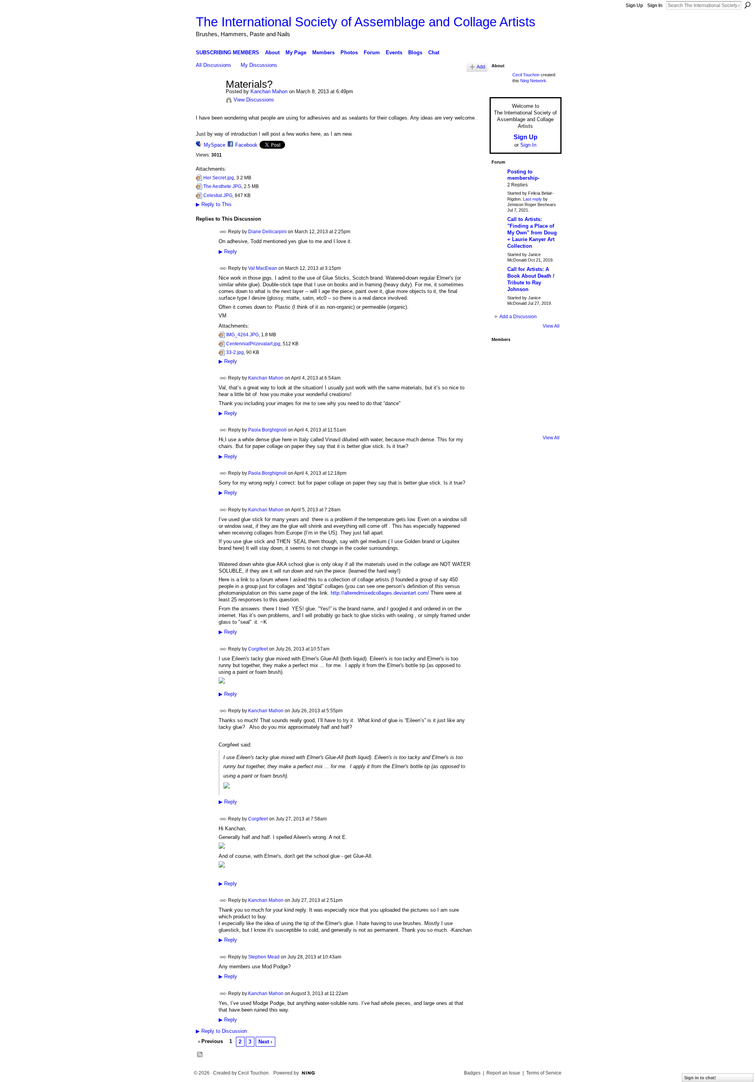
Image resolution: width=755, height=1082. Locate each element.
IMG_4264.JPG (242, 334)
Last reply (532, 199)
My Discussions (259, 65)
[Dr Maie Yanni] (523, 377)
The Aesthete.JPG (222, 186)
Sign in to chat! (700, 1077)
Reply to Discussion (221, 1031)
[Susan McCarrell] (502, 356)
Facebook (246, 145)
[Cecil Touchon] (544, 420)
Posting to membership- (523, 175)
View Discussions (254, 100)
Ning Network (533, 80)
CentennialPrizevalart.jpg (253, 344)
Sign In (654, 5)
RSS (200, 1054)
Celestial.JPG (217, 195)
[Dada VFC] (523, 398)
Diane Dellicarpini (267, 231)
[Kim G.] (502, 377)
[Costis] (544, 356)
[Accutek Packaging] (544, 398)
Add (481, 66)
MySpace (214, 145)
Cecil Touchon (526, 74)
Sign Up (634, 5)
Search (747, 5)
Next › (265, 1042)
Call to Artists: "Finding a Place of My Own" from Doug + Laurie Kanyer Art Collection (532, 232)
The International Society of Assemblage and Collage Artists (366, 22)
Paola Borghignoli (267, 430)
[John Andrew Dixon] (523, 356)
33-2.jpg (235, 352)
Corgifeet (258, 648)
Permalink (223, 232)
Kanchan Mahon (268, 91)
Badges (472, 1073)
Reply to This (214, 204)
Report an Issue (503, 1073)
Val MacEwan (262, 268)
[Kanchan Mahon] (208, 101)
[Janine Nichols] (544, 377)
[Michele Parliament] (523, 420)
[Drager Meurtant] (502, 398)
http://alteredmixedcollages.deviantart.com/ (380, 593)
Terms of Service (544, 1073)
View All (551, 326)
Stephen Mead (264, 957)
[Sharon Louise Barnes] (502, 420)
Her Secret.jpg (218, 178)
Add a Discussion (518, 316)
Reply (228, 251)
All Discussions (213, 65)
